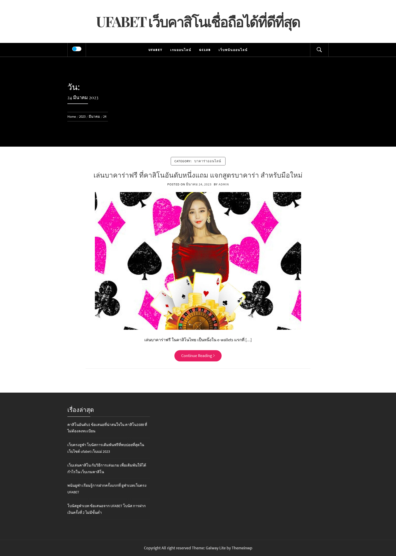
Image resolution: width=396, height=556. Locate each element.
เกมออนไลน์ (180, 50)
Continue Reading (196, 355)
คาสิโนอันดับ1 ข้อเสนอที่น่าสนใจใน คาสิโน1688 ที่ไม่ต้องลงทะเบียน (107, 427)
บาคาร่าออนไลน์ (207, 161)
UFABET (155, 50)
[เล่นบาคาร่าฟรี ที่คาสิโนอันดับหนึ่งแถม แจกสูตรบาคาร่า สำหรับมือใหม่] (198, 260)
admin (224, 184)
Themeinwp (242, 547)
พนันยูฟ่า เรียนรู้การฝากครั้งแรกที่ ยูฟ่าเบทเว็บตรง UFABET (106, 488)
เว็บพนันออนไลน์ (233, 50)
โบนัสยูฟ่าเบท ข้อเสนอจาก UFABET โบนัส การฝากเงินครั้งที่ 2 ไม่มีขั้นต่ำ (106, 509)
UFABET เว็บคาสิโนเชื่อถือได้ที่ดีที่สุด (198, 21)
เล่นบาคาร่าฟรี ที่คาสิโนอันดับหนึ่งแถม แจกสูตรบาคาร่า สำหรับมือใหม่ (198, 174)
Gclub (205, 50)
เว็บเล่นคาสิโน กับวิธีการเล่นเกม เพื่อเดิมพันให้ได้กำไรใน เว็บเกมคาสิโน (106, 468)
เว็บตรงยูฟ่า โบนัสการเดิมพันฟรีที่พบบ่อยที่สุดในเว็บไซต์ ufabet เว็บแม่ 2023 (105, 448)
